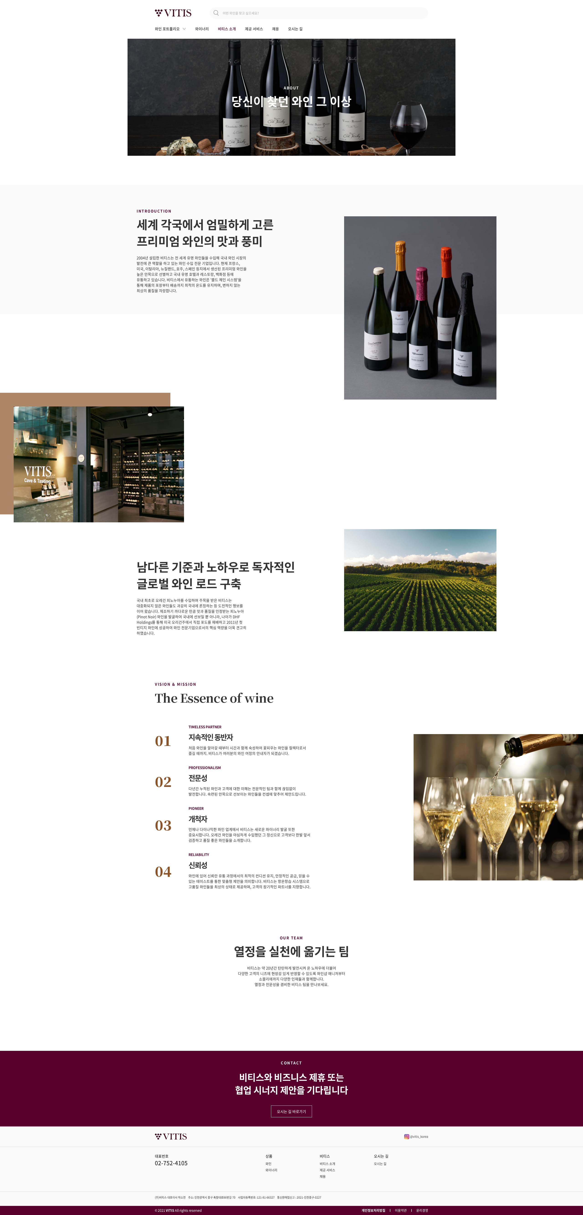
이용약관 (401, 1210)
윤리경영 (422, 1210)
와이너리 (202, 28)
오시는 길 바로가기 (291, 1111)
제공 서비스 (254, 28)
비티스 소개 (227, 28)
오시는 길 (295, 28)
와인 (268, 1163)
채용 (275, 28)
